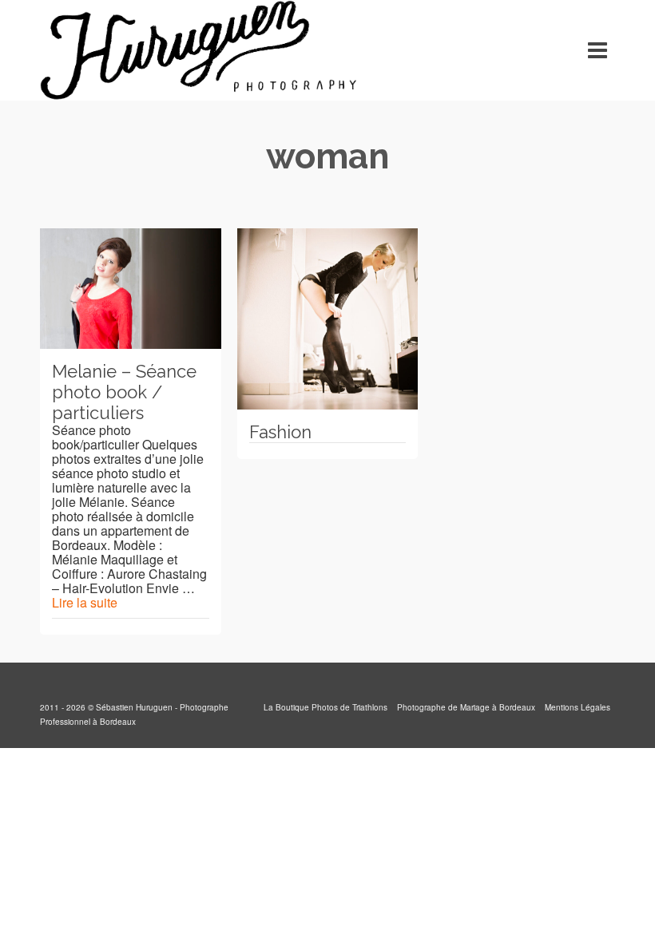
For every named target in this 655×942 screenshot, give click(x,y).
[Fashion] (328, 319)
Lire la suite (84, 602)
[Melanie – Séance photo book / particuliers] (130, 288)
